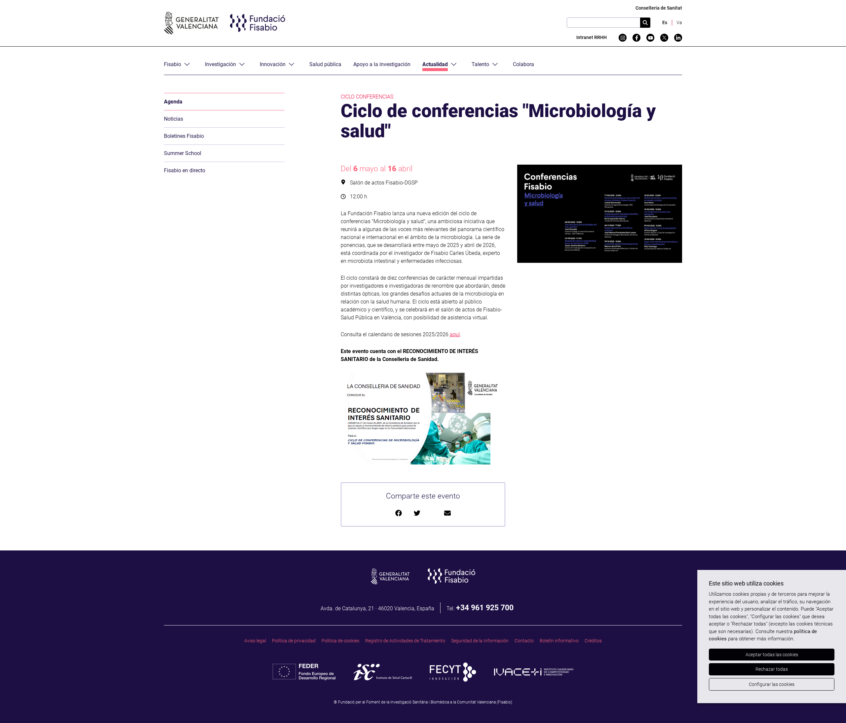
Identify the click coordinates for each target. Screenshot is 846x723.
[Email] (447, 513)
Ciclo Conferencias (367, 97)
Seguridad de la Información (480, 641)
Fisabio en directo (184, 170)
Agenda (173, 102)
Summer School (182, 153)
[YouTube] (650, 38)
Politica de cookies (340, 641)
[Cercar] (645, 23)
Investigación (220, 64)
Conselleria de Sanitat (658, 8)
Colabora (523, 64)
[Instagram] (623, 38)
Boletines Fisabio (184, 136)
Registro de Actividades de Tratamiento (405, 641)
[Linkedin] (678, 38)
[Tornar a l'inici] (828, 705)
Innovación (273, 64)
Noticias (173, 119)
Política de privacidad (294, 641)
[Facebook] (636, 38)
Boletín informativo (559, 641)
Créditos (593, 641)
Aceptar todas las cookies (772, 654)
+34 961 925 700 (485, 607)
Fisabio (172, 64)
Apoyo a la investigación (381, 64)
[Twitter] (664, 38)
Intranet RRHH (591, 37)
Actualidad (435, 64)
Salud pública (325, 64)
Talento (480, 64)
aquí (455, 334)
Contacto (524, 641)
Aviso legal (255, 641)
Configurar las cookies (771, 684)
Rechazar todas (771, 669)
